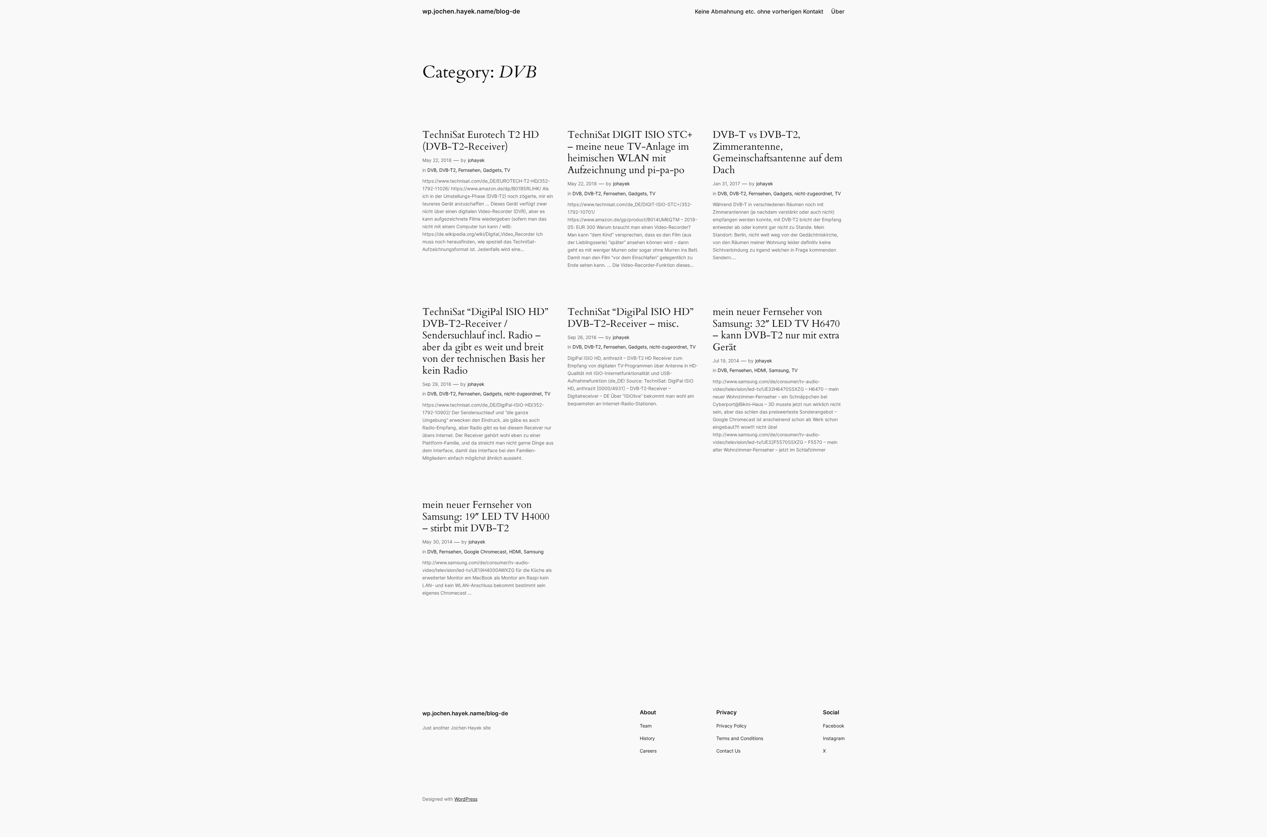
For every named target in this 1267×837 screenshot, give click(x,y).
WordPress (465, 799)
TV (507, 170)
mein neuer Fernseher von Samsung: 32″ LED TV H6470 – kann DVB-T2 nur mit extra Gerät (776, 329)
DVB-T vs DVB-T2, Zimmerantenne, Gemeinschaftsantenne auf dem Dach (777, 152)
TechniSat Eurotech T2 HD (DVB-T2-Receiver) (480, 141)
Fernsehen (469, 170)
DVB (432, 170)
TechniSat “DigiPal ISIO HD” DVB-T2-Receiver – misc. (631, 318)
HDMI (760, 370)
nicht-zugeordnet (813, 193)
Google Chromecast (485, 551)
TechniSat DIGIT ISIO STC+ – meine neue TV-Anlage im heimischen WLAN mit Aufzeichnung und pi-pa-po (630, 152)
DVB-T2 (447, 170)
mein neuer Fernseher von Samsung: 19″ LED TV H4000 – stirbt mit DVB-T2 (485, 517)
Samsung (779, 370)
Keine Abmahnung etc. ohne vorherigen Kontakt (759, 11)
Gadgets (492, 170)
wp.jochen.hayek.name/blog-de (471, 11)
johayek (476, 160)
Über (838, 11)
